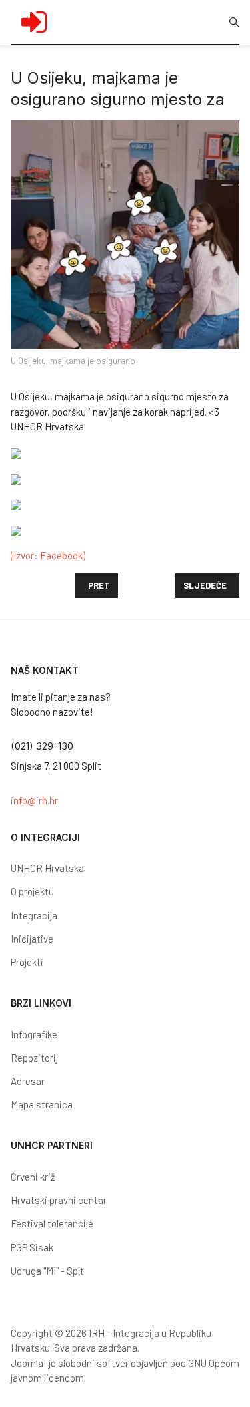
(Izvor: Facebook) (48, 555)
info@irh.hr (34, 800)
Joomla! (29, 1363)
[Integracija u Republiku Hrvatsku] (34, 22)
